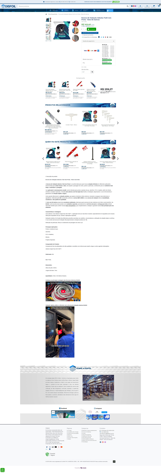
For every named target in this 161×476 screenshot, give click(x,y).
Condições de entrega (73, 431)
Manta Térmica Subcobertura (89, 440)
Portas (83, 433)
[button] (140, 6)
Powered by (77, 467)
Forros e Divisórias (86, 431)
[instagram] (105, 442)
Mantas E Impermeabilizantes (89, 430)
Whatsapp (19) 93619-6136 (107, 430)
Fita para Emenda (86, 437)
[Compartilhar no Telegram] (103, 37)
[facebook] (101, 442)
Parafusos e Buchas (87, 436)
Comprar (54, 97)
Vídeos (69, 439)
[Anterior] (43, 123)
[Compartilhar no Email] (108, 37)
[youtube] (103, 442)
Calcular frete (84, 69)
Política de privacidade (73, 433)
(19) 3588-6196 (104, 432)
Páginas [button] (69, 428)
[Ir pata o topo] (114, 461)
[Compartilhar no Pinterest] (105, 37)
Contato (70, 430)
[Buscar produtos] (127, 6)
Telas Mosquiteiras (52, 14)
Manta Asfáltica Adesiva (88, 439)
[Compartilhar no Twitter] (101, 37)
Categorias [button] (85, 428)
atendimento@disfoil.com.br (107, 433)
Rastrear (70, 434)
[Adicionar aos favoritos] (47, 81)
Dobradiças (85, 441)
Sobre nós (70, 436)
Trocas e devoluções (72, 437)
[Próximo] (118, 123)
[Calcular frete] (92, 72)
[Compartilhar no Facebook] (99, 37)
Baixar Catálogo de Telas (90, 32)
